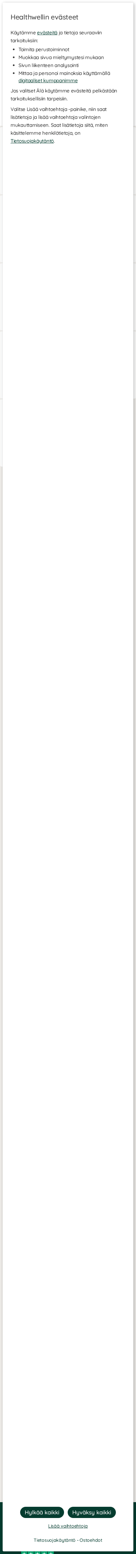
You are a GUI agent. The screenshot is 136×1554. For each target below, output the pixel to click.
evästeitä (47, 32)
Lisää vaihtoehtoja (68, 1526)
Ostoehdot (91, 1540)
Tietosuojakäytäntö (32, 141)
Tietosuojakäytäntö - (57, 1540)
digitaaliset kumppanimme (48, 80)
